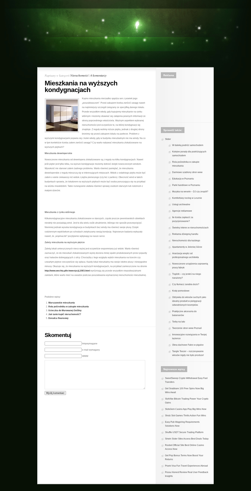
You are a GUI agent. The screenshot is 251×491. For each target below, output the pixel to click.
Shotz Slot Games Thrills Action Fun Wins (185, 415)
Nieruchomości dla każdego (186, 240)
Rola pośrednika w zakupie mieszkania (68, 306)
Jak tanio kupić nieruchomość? (64, 314)
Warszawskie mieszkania (61, 302)
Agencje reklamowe (182, 211)
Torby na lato (178, 321)
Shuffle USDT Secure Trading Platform (184, 432)
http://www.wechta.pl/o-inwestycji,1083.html (67, 270)
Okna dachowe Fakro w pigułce (188, 345)
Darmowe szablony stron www (187, 172)
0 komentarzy (99, 75)
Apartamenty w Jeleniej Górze (187, 247)
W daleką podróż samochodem (187, 145)
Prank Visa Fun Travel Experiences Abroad (186, 465)
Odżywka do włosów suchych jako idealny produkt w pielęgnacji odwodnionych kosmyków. (189, 301)
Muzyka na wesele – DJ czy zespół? (190, 191)
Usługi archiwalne (181, 204)
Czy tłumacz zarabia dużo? (185, 284)
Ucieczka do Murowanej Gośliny (65, 310)
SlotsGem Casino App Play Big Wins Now (185, 409)
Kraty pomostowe (180, 290)
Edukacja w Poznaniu (183, 178)
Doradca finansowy (58, 318)
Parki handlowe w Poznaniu (186, 185)
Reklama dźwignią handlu (185, 234)
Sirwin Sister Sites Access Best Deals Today (187, 438)
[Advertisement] (125, 10)
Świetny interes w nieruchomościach (190, 227)
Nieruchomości (79, 75)
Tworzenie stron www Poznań (187, 328)
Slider (168, 139)
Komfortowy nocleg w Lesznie (187, 198)
